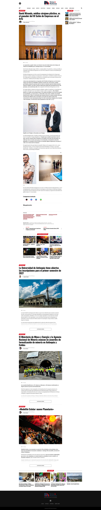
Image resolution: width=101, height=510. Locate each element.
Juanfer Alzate (26, 276)
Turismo (53, 8)
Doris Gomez (25, 348)
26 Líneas (66, 8)
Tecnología (48, 8)
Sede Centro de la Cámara (28, 224)
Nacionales (29, 8)
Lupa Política (43, 8)
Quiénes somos (71, 8)
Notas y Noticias (26, 22)
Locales (33, 8)
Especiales (57, 8)
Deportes (37, 8)
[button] (24, 167)
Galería (62, 8)
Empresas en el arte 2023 (53, 214)
